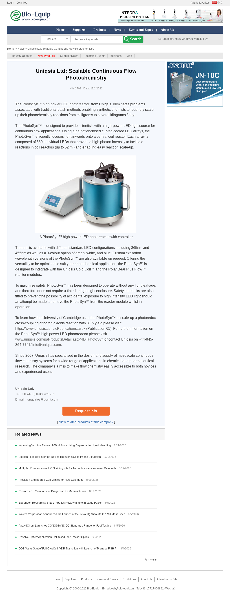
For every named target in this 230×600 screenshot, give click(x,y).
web (129, 56)
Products (99, 29)
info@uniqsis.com (46, 345)
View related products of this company (86, 422)
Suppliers (79, 29)
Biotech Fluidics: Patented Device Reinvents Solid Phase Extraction (60, 456)
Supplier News (69, 56)
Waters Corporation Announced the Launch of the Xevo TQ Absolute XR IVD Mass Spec (72, 514)
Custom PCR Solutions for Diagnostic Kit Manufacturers (52, 491)
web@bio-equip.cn (122, 588)
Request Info (86, 411)
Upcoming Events (94, 56)
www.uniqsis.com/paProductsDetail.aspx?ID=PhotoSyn (59, 339)
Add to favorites (200, 2)
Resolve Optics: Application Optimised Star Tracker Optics (54, 537)
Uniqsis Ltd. (24, 388)
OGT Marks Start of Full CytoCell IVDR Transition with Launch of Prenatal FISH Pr (68, 548)
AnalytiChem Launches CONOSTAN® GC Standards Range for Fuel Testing (65, 525)
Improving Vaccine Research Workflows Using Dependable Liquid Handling (65, 445)
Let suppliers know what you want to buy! (183, 38)
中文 (220, 2)
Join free (22, 2)
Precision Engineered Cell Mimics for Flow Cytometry (51, 479)
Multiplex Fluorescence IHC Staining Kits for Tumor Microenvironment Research (67, 468)
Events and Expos (141, 29)
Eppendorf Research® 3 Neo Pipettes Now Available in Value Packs (60, 502)
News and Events (107, 579)
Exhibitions (129, 579)
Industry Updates (22, 56)
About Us (167, 29)
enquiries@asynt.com (42, 399)
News (117, 29)
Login (10, 2)
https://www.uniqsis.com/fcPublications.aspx (50, 328)
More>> (151, 560)
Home (60, 29)
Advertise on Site (167, 579)
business (116, 56)
